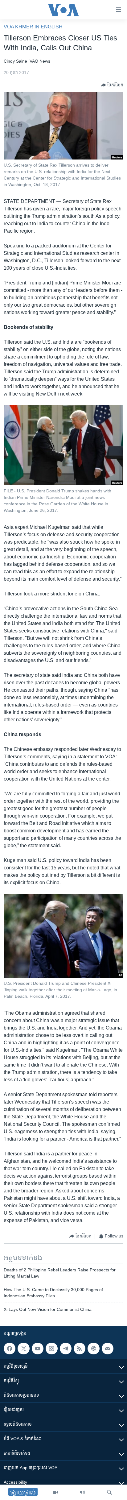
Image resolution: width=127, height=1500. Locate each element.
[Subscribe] (107, 1348)
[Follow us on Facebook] (9, 1348)
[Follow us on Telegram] (66, 1348)
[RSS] (79, 1348)
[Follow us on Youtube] (37, 1348)
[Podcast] (93, 1348)
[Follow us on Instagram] (51, 1348)
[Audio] (82, 1492)
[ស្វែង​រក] (109, 1492)
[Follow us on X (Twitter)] (23, 1348)
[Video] (55, 1492)
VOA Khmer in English (33, 26)
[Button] (112, 85)
